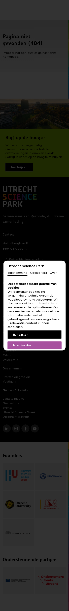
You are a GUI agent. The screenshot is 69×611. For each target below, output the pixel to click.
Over (53, 273)
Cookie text (38, 273)
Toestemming (17, 273)
